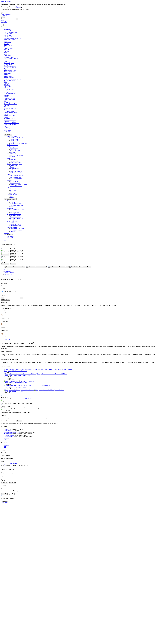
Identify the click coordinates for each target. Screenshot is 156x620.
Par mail (11, 466)
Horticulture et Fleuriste (10, 124)
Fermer (3, 17)
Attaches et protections (10, 120)
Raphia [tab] (6, 68)
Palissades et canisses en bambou (12, 79)
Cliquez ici (18, 7)
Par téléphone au (9, 464)
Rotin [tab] (5, 52)
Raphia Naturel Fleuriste (10, 70)
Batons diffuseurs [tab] (8, 48)
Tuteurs (6, 117)
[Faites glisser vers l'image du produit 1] (14, 267)
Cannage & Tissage (12, 136)
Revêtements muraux (9, 39)
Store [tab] (5, 41)
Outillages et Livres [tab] (9, 89)
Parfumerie (10, 208)
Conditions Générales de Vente (12, 432)
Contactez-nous (8, 436)
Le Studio (6, 127)
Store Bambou (7, 42)
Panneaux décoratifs (9, 111)
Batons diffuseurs (11, 153)
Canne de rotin (7, 55)
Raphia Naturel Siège (9, 71)
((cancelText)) (4, 482)
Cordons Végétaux (9, 63)
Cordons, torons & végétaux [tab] (11, 58)
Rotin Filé (6, 54)
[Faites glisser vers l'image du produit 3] (58, 267)
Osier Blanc (7, 85)
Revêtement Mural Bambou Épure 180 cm (15, 387)
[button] (3, 15)
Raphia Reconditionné (9, 73)
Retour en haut (4, 502)
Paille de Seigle (11, 170)
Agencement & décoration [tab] (10, 108)
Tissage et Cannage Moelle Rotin (12, 38)
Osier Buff (6, 88)
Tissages (6, 114)
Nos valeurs (7, 131)
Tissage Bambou (8, 36)
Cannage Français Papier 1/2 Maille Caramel (15, 371)
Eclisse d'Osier (7, 86)
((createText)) (12, 482)
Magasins (6, 438)
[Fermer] (1, 472)
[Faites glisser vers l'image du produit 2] (36, 267)
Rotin (8, 158)
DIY (5, 101)
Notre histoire (7, 130)
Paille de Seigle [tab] (8, 64)
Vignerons (6, 126)
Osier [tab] (5, 82)
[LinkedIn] (5, 447)
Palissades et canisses (9, 118)
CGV (5, 439)
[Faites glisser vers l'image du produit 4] (80, 267)
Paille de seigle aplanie (10, 66)
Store (8, 146)
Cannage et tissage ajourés (10, 112)
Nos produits (7, 29)
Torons (5, 61)
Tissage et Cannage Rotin (10, 32)
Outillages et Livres (12, 194)
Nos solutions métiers (9, 93)
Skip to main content (6, 1)
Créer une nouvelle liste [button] (7, 473)
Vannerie (6, 96)
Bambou (9, 180)
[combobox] (8, 19)
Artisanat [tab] (6, 95)
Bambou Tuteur (8, 76)
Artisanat (9, 200)
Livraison (6, 429)
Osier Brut (6, 83)
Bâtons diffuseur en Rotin (10, 104)
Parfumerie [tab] (7, 102)
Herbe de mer (7, 60)
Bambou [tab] (6, 74)
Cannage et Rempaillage (10, 99)
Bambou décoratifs (9, 77)
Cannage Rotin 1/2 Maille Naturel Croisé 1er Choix (17, 375)
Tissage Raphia (8, 33)
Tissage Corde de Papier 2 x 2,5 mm (13, 391)
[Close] (1, 479)
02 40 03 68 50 (27, 398)
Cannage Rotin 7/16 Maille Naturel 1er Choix (15, 382)
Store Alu (6, 47)
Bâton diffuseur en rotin (10, 49)
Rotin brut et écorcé (9, 57)
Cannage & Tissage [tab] (9, 30)
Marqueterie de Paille (9, 98)
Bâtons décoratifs (8, 107)
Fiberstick (6, 51)
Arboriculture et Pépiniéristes (11, 123)
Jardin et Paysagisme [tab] (9, 115)
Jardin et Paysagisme (12, 221)
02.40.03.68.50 (6, 339)
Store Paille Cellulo (9, 45)
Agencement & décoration (14, 214)
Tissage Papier (7, 35)
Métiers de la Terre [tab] (8, 121)
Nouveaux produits (9, 435)
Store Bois (6, 44)
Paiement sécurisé (8, 433)
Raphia (9, 174)
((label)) (3, 481)
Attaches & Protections (10, 80)
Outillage (6, 92)
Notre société (7, 128)
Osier (8, 187)
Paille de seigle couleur (10, 67)
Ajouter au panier (5, 299)
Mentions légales (8, 430)
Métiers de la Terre (12, 227)
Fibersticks (6, 105)
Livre (5, 90)
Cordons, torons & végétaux (14, 164)
